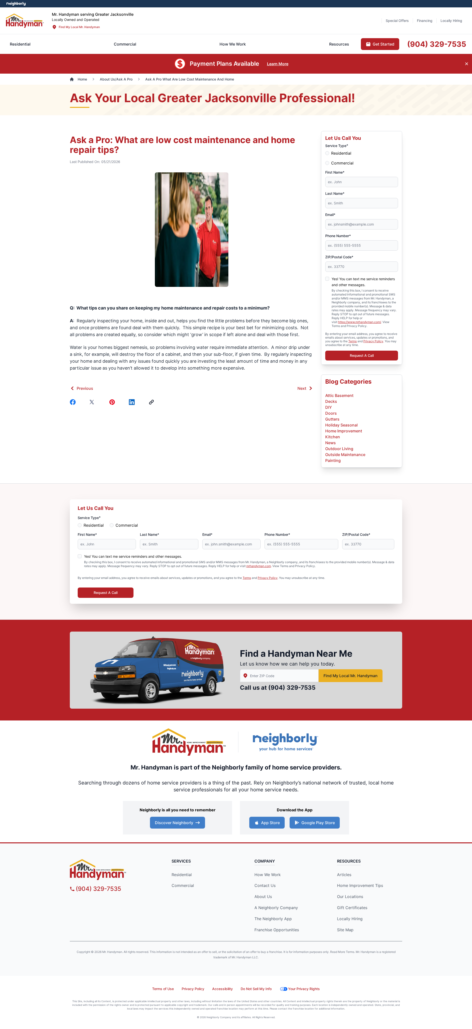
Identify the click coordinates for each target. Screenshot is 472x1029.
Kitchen (332, 436)
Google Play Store (318, 822)
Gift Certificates (352, 907)
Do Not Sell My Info (256, 989)
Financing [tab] (424, 20)
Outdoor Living (339, 448)
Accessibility (222, 989)
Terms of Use (163, 989)
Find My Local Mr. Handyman (79, 27)
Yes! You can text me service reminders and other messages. (133, 556)
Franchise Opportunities (276, 929)
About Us (263, 896)
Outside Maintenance (345, 454)
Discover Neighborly (174, 822)
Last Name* (334, 193)
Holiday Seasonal (341, 425)
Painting (333, 460)
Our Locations (350, 896)
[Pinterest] (113, 402)
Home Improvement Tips (360, 885)
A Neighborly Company (276, 907)
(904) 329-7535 (291, 687)
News (330, 442)
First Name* (334, 172)
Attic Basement (339, 395)
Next (301, 388)
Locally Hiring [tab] (451, 20)
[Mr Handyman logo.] (25, 21)
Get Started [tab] (383, 44)
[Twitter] (93, 402)
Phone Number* (338, 236)
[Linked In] (133, 402)
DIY (328, 407)
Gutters (332, 419)
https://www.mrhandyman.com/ (359, 322)
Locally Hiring (350, 918)
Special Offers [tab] (397, 20)
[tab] (125, 44)
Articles (344, 874)
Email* (330, 214)
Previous (85, 388)
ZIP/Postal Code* (339, 257)
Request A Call (362, 355)
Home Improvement (343, 430)
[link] (152, 402)
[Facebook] (74, 402)
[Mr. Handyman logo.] (189, 742)
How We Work (267, 874)
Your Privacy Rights (304, 989)
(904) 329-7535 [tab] (436, 44)
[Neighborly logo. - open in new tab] (16, 3)
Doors (331, 413)
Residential (341, 153)
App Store (270, 822)
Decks (331, 401)
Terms (352, 341)
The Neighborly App (273, 918)
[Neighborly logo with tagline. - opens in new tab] (285, 742)
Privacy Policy (373, 341)
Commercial (342, 163)
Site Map (345, 929)
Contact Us (265, 885)
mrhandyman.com (258, 566)
